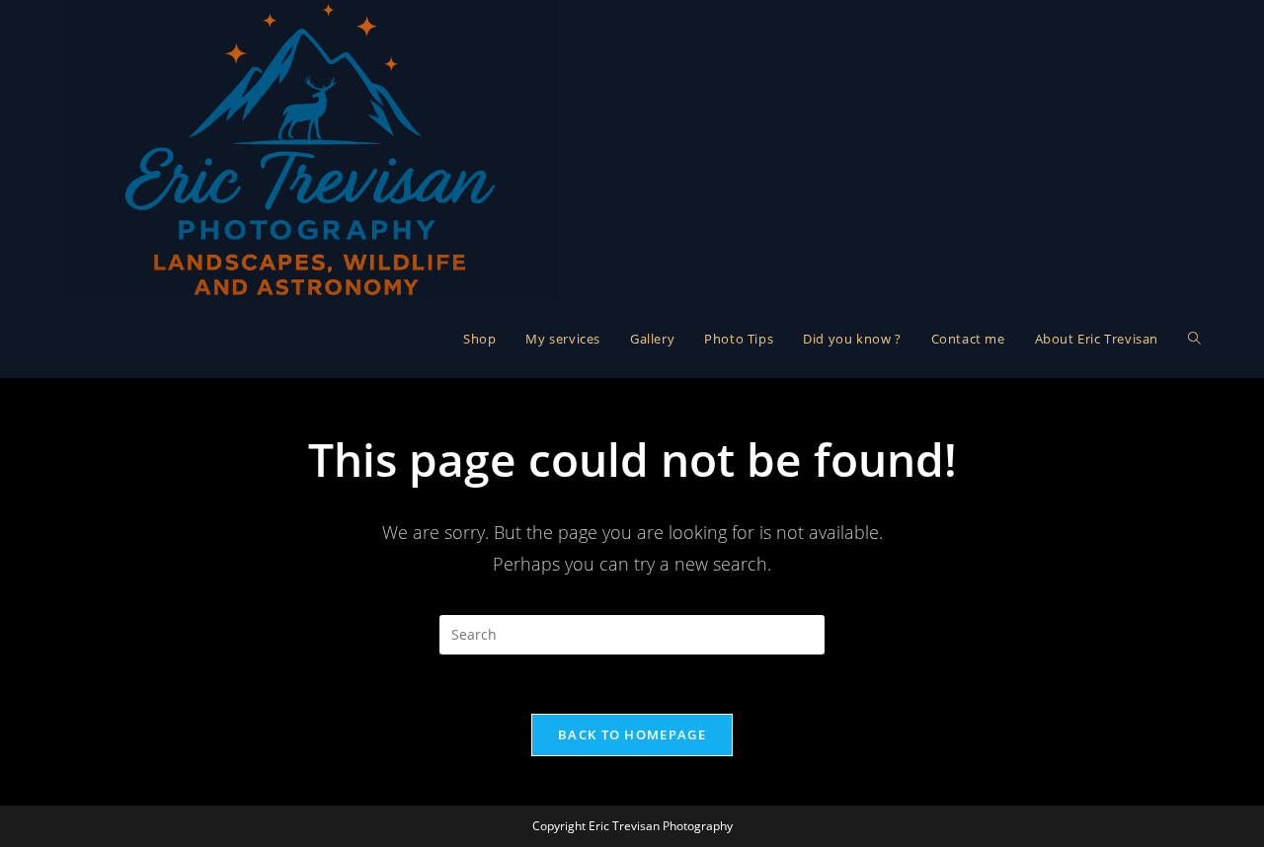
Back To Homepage (632, 734)
